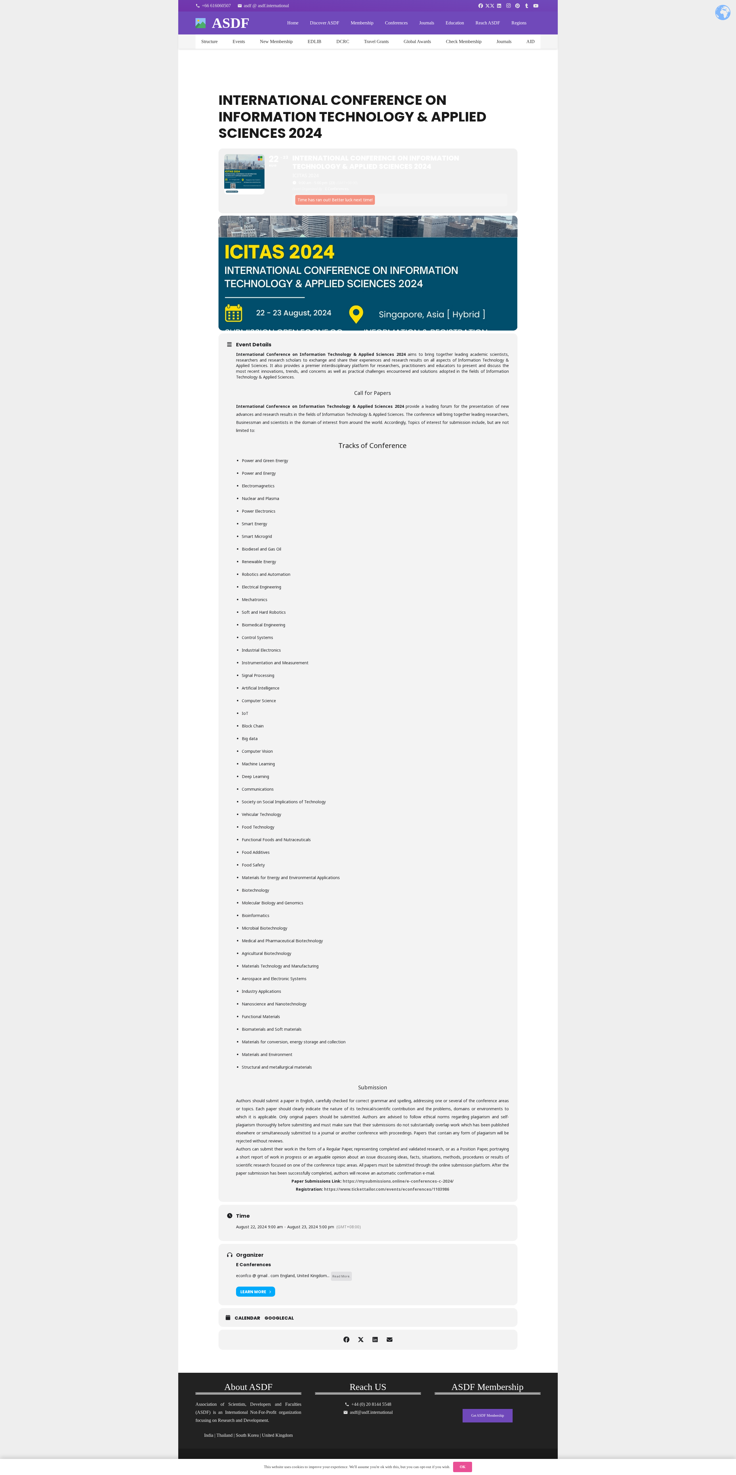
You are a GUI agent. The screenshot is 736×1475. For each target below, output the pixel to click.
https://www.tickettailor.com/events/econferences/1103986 (386, 1189)
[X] (489, 5)
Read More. (341, 1276)
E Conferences (253, 1264)
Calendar (247, 1318)
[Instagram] (508, 5)
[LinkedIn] (499, 5)
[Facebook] (480, 5)
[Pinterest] (517, 5)
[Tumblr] (526, 5)
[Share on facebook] (346, 1340)
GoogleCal (279, 1318)
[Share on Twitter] (361, 1340)
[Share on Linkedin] (375, 1340)
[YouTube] (535, 5)
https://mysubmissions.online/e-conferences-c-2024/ (398, 1181)
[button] (343, 23)
